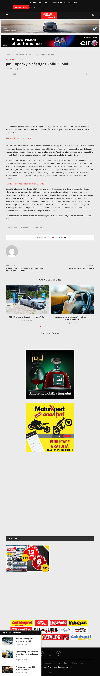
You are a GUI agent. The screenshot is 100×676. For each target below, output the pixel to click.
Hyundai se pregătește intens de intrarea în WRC (25, 184)
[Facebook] (41, 653)
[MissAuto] (80, 630)
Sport (66, 663)
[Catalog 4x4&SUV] (54, 637)
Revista (47, 3)
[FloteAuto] (58, 623)
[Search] (93, 15)
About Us (27, 3)
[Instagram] (50, 653)
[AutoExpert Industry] (81, 637)
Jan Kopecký (25, 228)
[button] (32, 7)
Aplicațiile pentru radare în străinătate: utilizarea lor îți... (72, 318)
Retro (57, 663)
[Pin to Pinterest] (62, 237)
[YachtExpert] (66, 630)
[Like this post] (54, 237)
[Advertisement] (24, 494)
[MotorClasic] (45, 630)
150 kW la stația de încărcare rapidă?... (24, 639)
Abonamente (57, 3)
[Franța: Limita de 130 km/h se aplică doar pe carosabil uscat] (7, 669)
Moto (74, 663)
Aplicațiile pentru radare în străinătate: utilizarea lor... (27, 654)
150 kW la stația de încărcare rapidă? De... (27, 317)
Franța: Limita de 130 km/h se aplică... (25, 668)
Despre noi (37, 3)
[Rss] (58, 653)
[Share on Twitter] (59, 237)
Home (8, 55)
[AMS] (42, 623)
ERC (15, 228)
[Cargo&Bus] (21, 630)
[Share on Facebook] (57, 237)
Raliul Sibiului (39, 228)
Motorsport (20, 55)
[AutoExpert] (22, 623)
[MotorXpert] (78, 623)
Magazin (48, 663)
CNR (8, 228)
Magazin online (70, 3)
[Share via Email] (65, 237)
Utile (82, 663)
